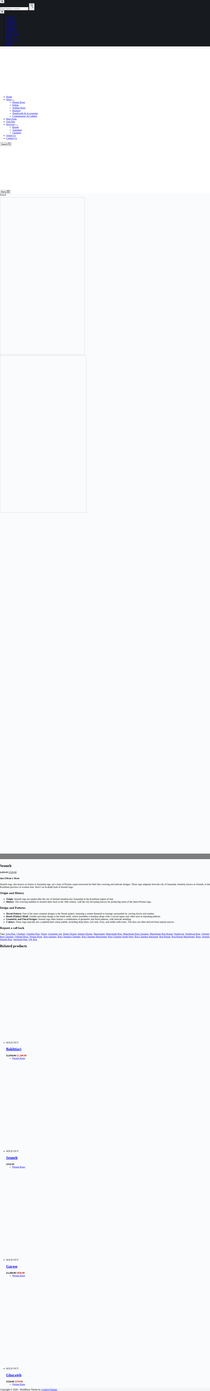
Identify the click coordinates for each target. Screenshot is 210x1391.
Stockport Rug (20, 939)
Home (9, 96)
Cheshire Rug (33, 934)
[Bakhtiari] (65, 1042)
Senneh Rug (6, 939)
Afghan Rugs (18, 108)
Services (10, 124)
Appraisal (17, 130)
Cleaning (16, 132)
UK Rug (33, 939)
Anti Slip (10, 121)
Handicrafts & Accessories (25, 113)
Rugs (198, 936)
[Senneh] (65, 1151)
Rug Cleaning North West (120, 936)
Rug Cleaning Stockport (146, 936)
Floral (44, 934)
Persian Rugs (18, 102)
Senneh (205, 936)
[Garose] (65, 1259)
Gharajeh (13, 1375)
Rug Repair (164, 936)
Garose (12, 1266)
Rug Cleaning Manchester (94, 936)
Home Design (70, 934)
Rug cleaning (50, 936)
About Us (11, 135)
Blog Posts (11, 119)
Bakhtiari (13, 1049)
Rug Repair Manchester (183, 936)
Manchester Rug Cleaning (136, 934)
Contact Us (11, 138)
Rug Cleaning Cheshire (69, 936)
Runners (16, 110)
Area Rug (10, 934)
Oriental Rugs (21, 936)
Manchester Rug (114, 934)
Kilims (15, 105)
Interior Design (85, 934)
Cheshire (20, 934)
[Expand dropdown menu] (13, 100)
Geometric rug (55, 934)
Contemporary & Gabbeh (24, 116)
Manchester (99, 934)
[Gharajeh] (65, 1368)
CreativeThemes (49, 1389)
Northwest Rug (192, 934)
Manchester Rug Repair (161, 934)
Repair (15, 127)
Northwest (179, 934)
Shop (8, 99)
